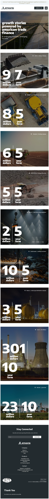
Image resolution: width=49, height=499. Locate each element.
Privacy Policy (43, 479)
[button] (46, 8)
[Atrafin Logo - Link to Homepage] (7, 8)
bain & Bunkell (36, 481)
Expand (44, 481)
